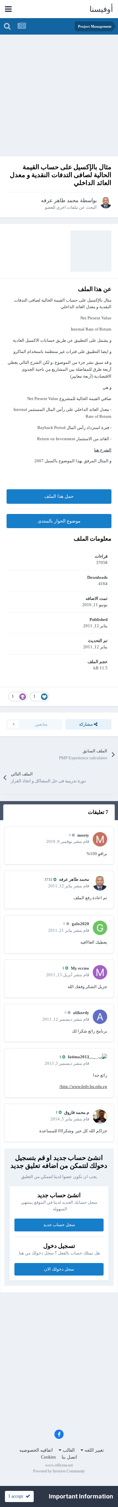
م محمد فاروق (76, 1112)
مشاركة (86, 724)
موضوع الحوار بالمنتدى (59, 521)
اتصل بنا (69, 1457)
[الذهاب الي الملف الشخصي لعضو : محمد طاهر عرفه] (105, 202)
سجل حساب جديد (59, 1224)
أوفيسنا (101, 9)
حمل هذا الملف (59, 496)
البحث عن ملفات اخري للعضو (71, 207)
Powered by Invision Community (59, 1471)
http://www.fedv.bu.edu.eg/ (83, 1086)
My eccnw (80, 968)
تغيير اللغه (93, 1450)
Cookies (48, 1457)
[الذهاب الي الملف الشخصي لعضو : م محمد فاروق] (100, 1116)
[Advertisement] (59, 97)
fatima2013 (78, 1056)
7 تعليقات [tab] (98, 812)
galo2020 (80, 923)
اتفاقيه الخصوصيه (36, 1450)
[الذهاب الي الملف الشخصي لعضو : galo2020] (100, 928)
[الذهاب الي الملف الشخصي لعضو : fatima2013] (100, 1061)
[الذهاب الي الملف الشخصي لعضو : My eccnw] (100, 972)
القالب (68, 1450)
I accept (17, 1496)
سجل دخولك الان (59, 1269)
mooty (83, 835)
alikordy (81, 1012)
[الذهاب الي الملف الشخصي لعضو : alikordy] (100, 1016)
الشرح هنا (102, 449)
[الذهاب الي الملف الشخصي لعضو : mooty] (100, 839)
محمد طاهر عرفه (60, 200)
